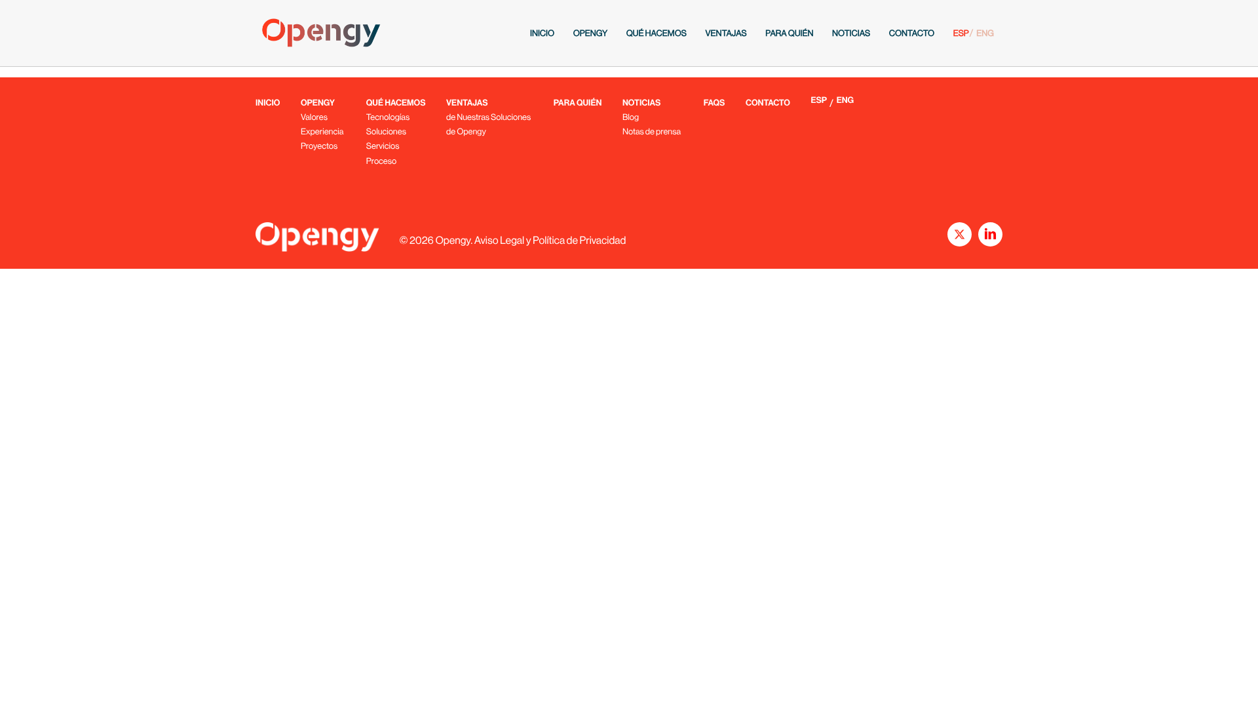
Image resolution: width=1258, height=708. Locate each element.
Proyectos (319, 146)
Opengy (590, 33)
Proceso (381, 161)
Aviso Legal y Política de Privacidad (550, 240)
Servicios (383, 146)
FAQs (714, 103)
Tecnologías (388, 117)
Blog (630, 117)
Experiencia (322, 131)
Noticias (851, 33)
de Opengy (466, 131)
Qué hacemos (656, 33)
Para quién (789, 33)
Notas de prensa (651, 131)
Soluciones (386, 131)
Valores (314, 117)
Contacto (911, 33)
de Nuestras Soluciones (488, 117)
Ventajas (725, 33)
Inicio (542, 33)
